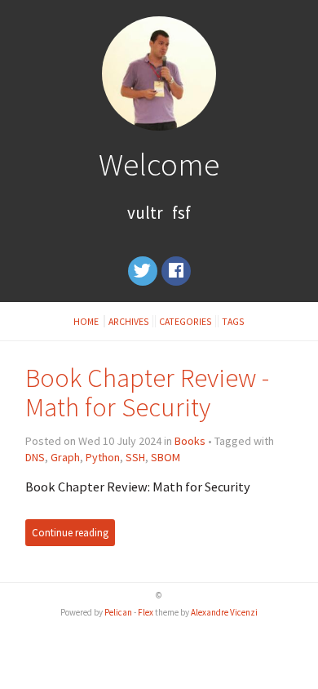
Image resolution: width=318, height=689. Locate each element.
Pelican (118, 612)
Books (189, 440)
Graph (65, 457)
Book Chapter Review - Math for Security (147, 392)
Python (103, 457)
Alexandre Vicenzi (224, 612)
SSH (135, 457)
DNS (35, 457)
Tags (233, 321)
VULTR (145, 213)
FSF (181, 213)
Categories (185, 321)
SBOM (165, 457)
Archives (128, 321)
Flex (145, 612)
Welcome (159, 164)
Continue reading (70, 533)
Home (86, 321)
